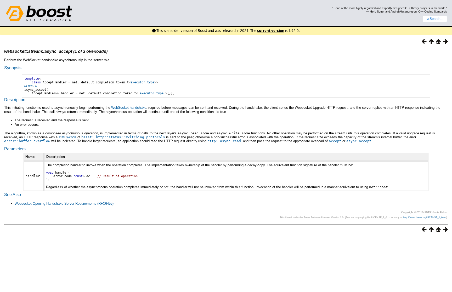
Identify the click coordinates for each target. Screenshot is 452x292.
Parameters (15, 149)
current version (270, 30)
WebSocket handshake (128, 108)
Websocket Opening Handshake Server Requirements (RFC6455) (64, 203)
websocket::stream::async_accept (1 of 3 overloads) (56, 51)
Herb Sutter (377, 11)
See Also (12, 194)
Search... (436, 19)
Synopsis (12, 68)
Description (14, 100)
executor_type (142, 82)
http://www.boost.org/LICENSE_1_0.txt (424, 217)
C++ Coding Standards (432, 11)
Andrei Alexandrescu (404, 11)
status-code (67, 137)
